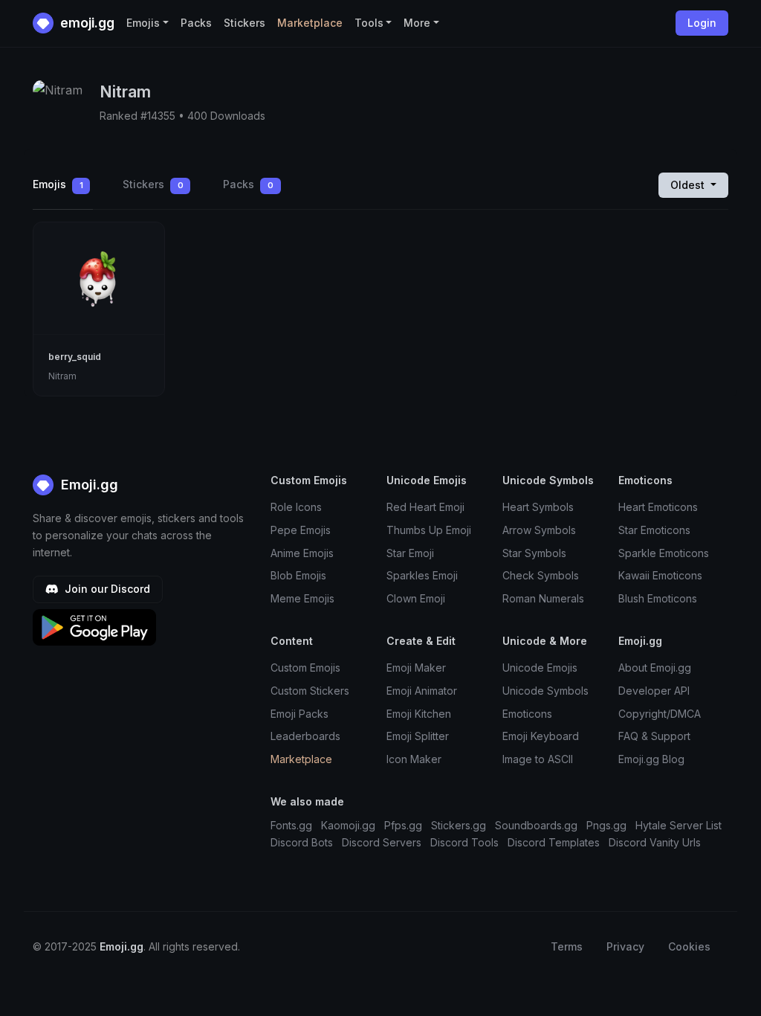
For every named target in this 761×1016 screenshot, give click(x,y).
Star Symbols (534, 553)
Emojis (58, 184)
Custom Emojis (305, 667)
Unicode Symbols (545, 690)
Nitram (62, 376)
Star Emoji (410, 553)
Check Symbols (540, 575)
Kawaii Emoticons (660, 575)
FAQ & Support (654, 736)
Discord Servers (381, 842)
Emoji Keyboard (540, 736)
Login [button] (701, 22)
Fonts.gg (291, 825)
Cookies (689, 946)
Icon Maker (413, 759)
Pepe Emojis (301, 530)
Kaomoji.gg (348, 825)
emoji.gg (85, 22)
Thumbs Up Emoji (428, 530)
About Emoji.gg (654, 667)
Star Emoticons (654, 530)
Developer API (654, 690)
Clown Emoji (415, 598)
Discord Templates (554, 842)
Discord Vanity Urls (655, 842)
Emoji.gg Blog (651, 759)
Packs (196, 22)
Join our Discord (106, 588)
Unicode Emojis (539, 667)
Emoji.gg (87, 484)
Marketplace (310, 22)
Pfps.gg (403, 825)
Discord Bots (302, 842)
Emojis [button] (143, 22)
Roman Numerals (543, 598)
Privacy (625, 946)
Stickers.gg (458, 825)
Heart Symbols (538, 507)
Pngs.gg (606, 825)
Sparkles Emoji (422, 575)
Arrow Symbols (539, 530)
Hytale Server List (678, 825)
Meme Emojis (302, 598)
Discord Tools (464, 842)
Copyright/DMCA (659, 713)
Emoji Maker (416, 667)
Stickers (244, 22)
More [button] (417, 22)
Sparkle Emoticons (663, 553)
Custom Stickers (310, 690)
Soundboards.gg (536, 825)
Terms (567, 946)
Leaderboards (305, 736)
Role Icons (296, 507)
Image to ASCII (537, 759)
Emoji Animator (421, 690)
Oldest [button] (688, 185)
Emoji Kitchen (418, 713)
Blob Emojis (298, 575)
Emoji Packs (299, 713)
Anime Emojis (302, 553)
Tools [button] (368, 22)
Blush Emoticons (657, 598)
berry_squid (74, 356)
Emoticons (527, 713)
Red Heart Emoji (425, 507)
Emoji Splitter (417, 736)
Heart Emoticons (658, 507)
